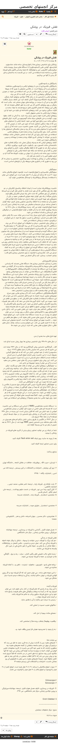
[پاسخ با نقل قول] (4, 44)
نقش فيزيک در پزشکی (43, 26)
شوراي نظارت (45, 31)
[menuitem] (50, 12)
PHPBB (33, 742)
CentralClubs (26, 742)
